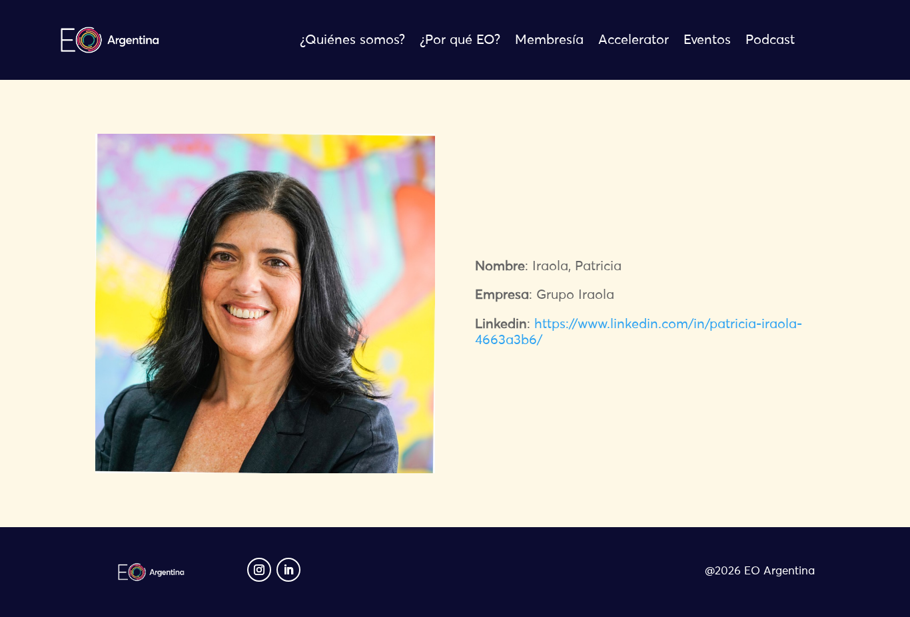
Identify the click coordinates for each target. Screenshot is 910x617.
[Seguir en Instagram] (259, 570)
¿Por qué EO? (460, 41)
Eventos (707, 41)
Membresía (549, 41)
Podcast (770, 41)
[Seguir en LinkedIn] (288, 570)
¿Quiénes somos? (352, 41)
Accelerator (633, 41)
